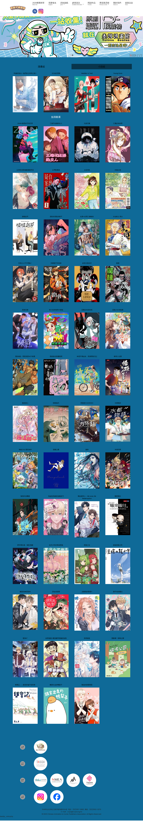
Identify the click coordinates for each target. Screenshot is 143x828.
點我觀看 (56, 117)
